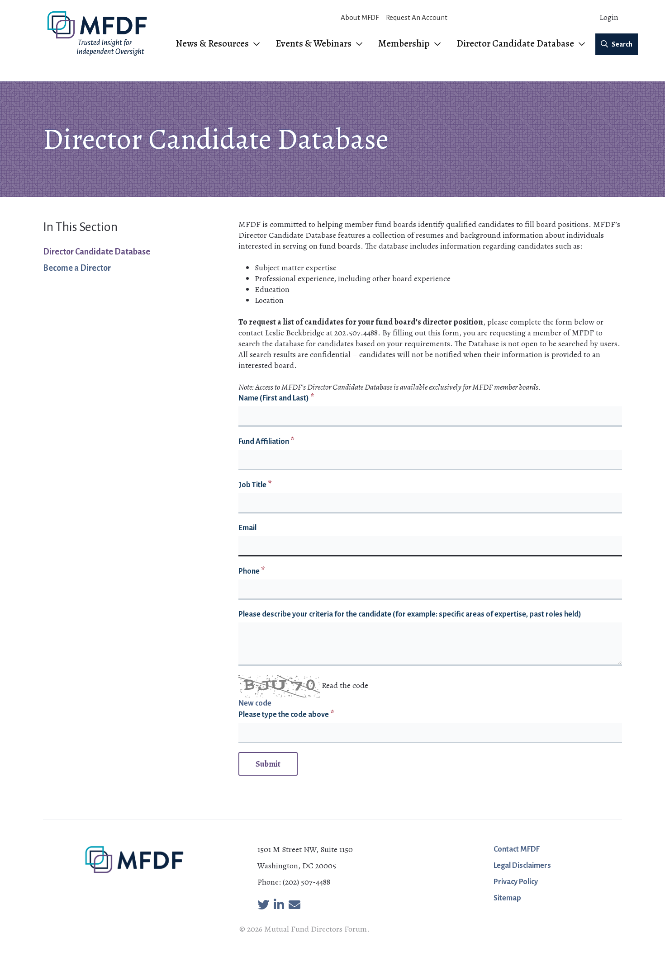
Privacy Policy (516, 882)
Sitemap (507, 898)
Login (608, 17)
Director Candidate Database (96, 251)
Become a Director (77, 268)
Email (247, 528)
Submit (268, 763)
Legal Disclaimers (522, 866)
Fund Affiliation (263, 442)
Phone (249, 571)
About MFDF (360, 17)
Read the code (345, 685)
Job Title (252, 485)
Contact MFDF (517, 849)
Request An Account (416, 17)
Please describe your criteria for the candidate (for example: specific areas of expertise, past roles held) (409, 614)
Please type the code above (283, 715)
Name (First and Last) (273, 398)
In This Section (80, 227)
